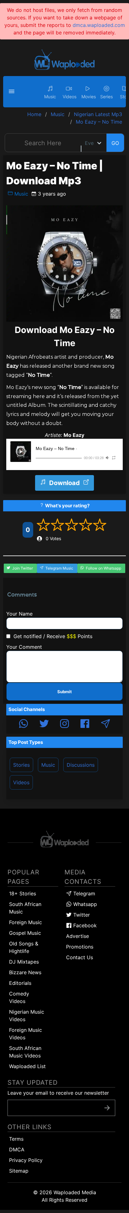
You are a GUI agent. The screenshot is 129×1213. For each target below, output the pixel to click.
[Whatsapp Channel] (23, 724)
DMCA (16, 1149)
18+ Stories (22, 893)
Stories (21, 765)
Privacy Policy (26, 1160)
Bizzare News (25, 972)
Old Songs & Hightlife (23, 947)
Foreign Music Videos (25, 1034)
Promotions (79, 947)
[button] (12, 91)
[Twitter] (44, 724)
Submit (64, 691)
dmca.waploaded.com (99, 25)
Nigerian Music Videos (26, 1015)
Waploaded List (27, 1066)
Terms (16, 1139)
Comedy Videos (19, 997)
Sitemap (18, 1171)
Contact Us (79, 957)
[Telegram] (105, 724)
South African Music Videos (25, 1052)
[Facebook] (84, 724)
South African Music (25, 908)
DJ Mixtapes (24, 962)
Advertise (77, 936)
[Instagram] (64, 724)
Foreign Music (25, 922)
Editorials (20, 983)
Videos (21, 782)
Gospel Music (25, 933)
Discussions (81, 765)
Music (20, 194)
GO (115, 143)
